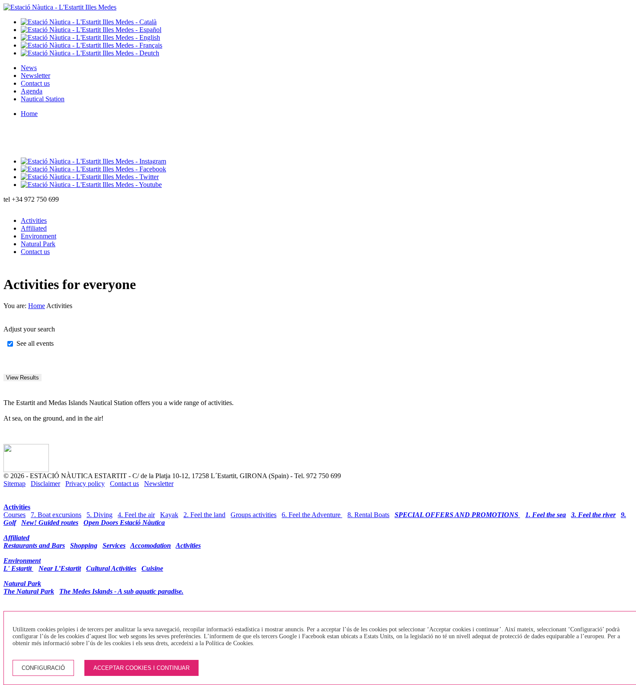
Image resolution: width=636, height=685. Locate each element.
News (29, 67)
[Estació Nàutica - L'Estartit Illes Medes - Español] (91, 29)
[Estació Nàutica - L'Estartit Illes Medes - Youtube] (91, 184)
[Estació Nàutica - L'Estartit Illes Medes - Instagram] (93, 161)
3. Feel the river (593, 514)
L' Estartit (18, 568)
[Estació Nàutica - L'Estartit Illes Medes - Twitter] (90, 176)
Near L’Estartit (60, 568)
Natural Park (38, 244)
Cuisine (152, 568)
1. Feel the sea (545, 514)
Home (29, 113)
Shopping (83, 545)
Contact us (35, 83)
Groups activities (253, 514)
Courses (14, 514)
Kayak (169, 514)
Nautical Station (42, 99)
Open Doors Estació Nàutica (124, 522)
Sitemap (14, 483)
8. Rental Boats (368, 514)
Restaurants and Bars (34, 545)
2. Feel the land (204, 514)
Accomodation (150, 545)
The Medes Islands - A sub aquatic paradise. (121, 591)
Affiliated (34, 228)
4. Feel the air (136, 514)
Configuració (43, 668)
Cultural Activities (111, 568)
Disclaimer (45, 483)
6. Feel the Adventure (312, 514)
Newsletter (35, 75)
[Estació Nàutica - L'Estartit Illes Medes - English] (90, 37)
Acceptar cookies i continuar (141, 668)
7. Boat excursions (56, 514)
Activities (34, 220)
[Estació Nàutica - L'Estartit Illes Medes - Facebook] (93, 169)
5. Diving (99, 514)
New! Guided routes (49, 522)
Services (114, 545)
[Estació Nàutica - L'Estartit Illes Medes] (59, 7)
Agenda (31, 91)
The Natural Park (28, 591)
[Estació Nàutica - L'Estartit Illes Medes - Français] (91, 45)
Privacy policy (85, 483)
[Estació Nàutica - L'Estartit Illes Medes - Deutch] (90, 53)
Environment (38, 236)
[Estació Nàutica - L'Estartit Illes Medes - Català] (89, 22)
